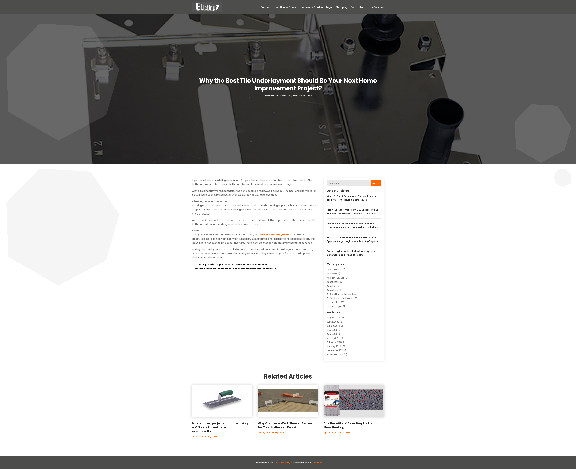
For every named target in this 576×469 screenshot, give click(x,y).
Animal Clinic (333, 302)
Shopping (342, 7)
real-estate (358, 7)
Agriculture (332, 290)
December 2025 (335, 350)
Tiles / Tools (305, 95)
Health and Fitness (286, 7)
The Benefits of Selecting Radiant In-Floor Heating (352, 425)
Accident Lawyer (335, 277)
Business (266, 7)
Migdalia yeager (276, 95)
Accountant (333, 281)
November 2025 (335, 354)
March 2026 (333, 338)
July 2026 (332, 321)
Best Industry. (283, 462)
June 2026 (332, 325)
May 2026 (332, 329)
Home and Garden (311, 7)
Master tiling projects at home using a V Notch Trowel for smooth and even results (220, 427)
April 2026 (332, 334)
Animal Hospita (334, 306)
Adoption (331, 285)
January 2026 (334, 346)
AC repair (332, 273)
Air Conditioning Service (339, 294)
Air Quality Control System (340, 298)
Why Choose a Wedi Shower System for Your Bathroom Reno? (285, 425)
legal (329, 7)
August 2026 (333, 317)
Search (376, 183)
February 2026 (334, 342)
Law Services (376, 7)
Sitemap (317, 462)
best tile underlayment (274, 234)
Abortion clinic (334, 269)
